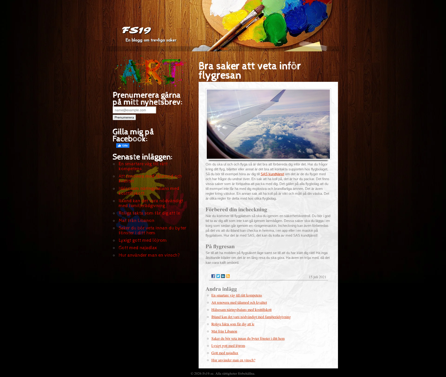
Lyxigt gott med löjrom (143, 240)
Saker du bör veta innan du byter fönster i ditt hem (152, 230)
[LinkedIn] (223, 276)
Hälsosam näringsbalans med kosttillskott (149, 191)
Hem (223, 48)
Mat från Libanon (136, 220)
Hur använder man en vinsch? (149, 255)
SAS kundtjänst (272, 174)
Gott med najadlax (138, 248)
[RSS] (228, 276)
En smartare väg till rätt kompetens (143, 166)
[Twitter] (218, 276)
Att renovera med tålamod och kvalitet (150, 179)
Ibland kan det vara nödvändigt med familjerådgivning (151, 203)
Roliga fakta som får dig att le (149, 213)
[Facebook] (213, 276)
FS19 (136, 30)
